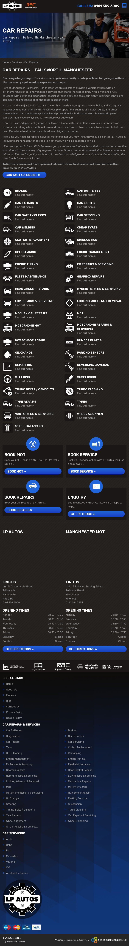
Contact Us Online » (23, 175)
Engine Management (18, 759)
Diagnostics (13, 736)
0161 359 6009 (98, 6)
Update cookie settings (14, 942)
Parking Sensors (77, 798)
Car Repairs (13, 742)
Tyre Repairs (13, 815)
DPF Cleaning (14, 753)
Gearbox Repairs (15, 770)
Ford (8, 850)
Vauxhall (11, 862)
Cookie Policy (14, 718)
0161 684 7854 (74, 602)
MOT (8, 787)
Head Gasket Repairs (80, 770)
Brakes (72, 730)
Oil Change (12, 798)
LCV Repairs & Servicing (82, 776)
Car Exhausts (76, 736)
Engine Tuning (76, 759)
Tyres (9, 747)
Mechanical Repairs (79, 781)
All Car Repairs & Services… (22, 826)
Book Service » (83, 471)
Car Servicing (76, 742)
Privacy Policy (14, 712)
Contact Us (13, 706)
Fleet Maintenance (79, 764)
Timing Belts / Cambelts (20, 809)
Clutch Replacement (80, 747)
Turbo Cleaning (77, 809)
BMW (9, 845)
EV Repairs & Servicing (19, 764)
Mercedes (11, 856)
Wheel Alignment (16, 821)
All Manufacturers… (17, 873)
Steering (11, 804)
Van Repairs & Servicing (82, 815)
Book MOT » (17, 471)
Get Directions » (20, 649)
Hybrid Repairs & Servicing (21, 776)
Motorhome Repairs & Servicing (24, 793)
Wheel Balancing (78, 821)
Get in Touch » (83, 514)
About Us (11, 689)
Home (9, 684)
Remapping (74, 753)
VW (8, 867)
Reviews (11, 695)
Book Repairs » (20, 510)
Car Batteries (14, 730)
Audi (9, 839)
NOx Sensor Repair (79, 793)
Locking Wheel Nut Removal (22, 781)
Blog (8, 701)
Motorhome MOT (77, 787)
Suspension (75, 804)
